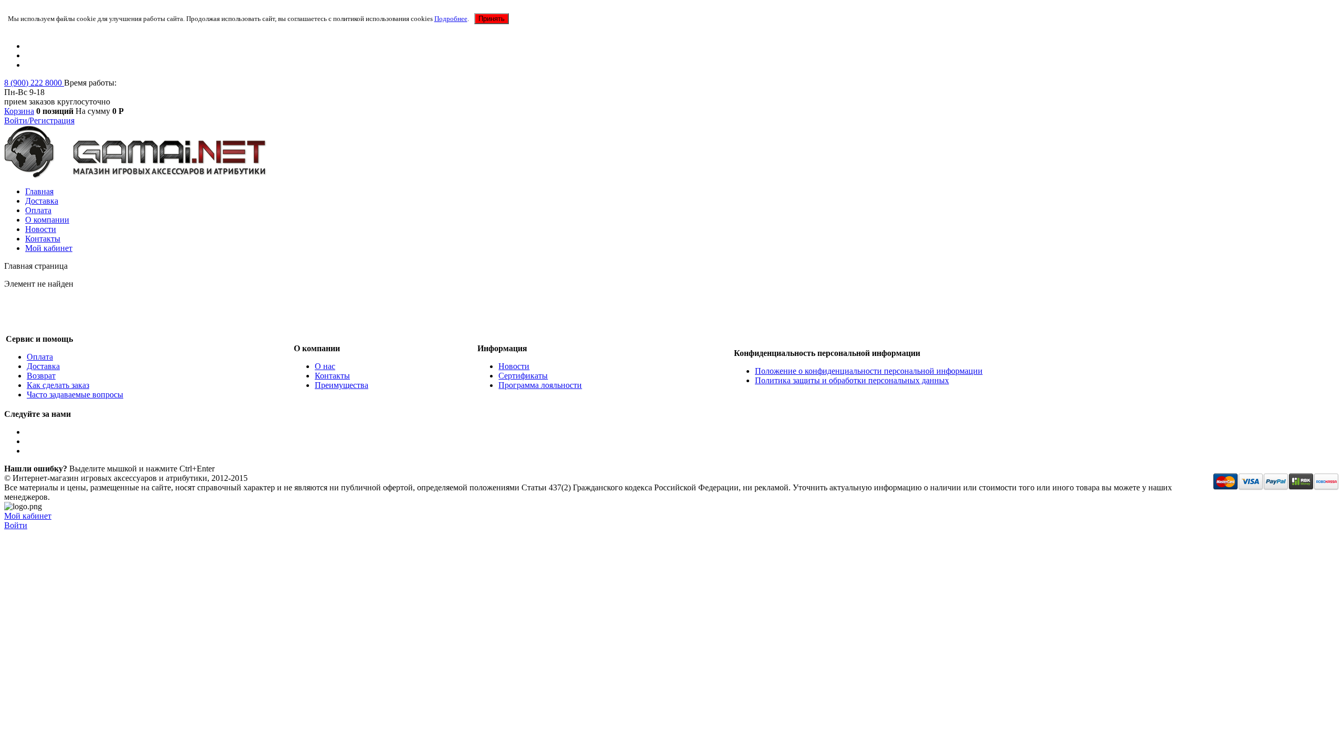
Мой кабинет (48, 248)
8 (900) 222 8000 (34, 82)
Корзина (19, 111)
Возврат (41, 375)
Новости (40, 229)
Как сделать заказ (58, 385)
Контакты (42, 238)
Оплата (38, 210)
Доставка (41, 200)
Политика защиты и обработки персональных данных (852, 380)
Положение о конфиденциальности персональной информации (869, 370)
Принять (491, 19)
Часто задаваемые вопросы (75, 394)
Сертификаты (523, 375)
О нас (325, 366)
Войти (15, 525)
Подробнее (450, 19)
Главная (39, 191)
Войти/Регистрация (39, 120)
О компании (47, 219)
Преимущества (341, 385)
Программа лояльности (540, 385)
